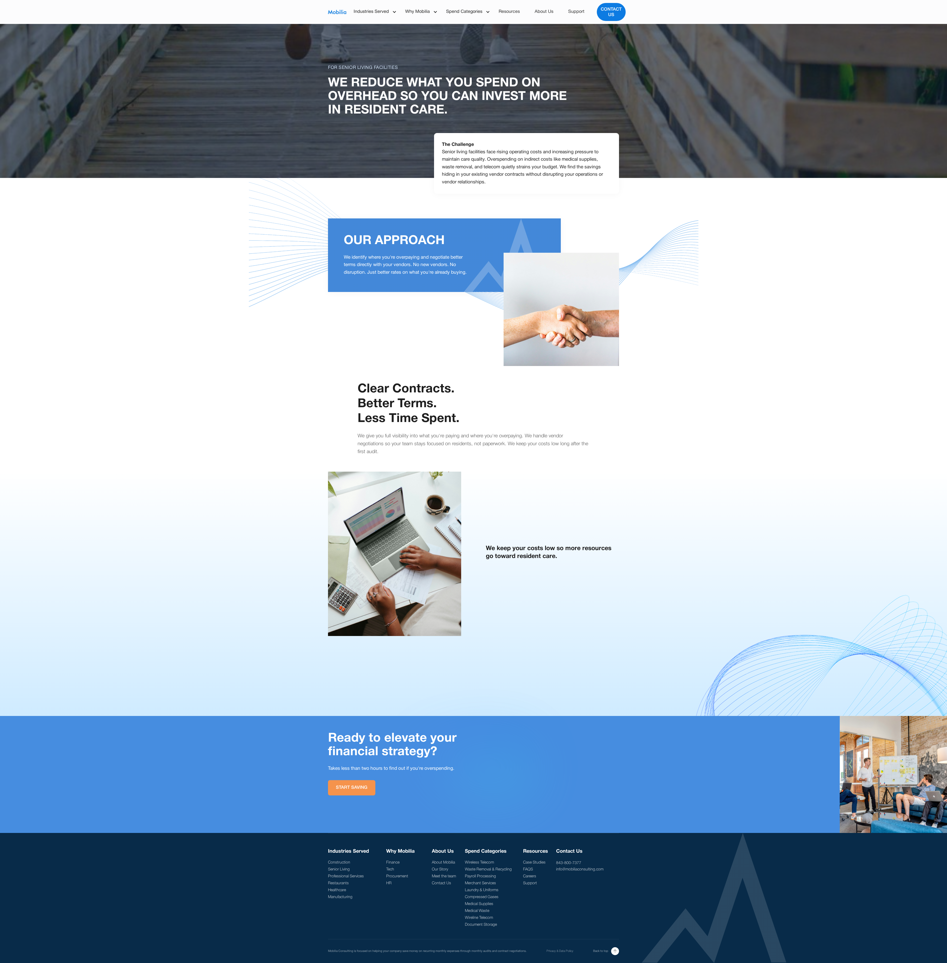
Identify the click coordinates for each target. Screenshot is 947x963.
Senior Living (339, 869)
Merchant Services (480, 883)
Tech (390, 869)
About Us (544, 12)
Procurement (397, 876)
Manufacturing (340, 897)
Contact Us (611, 12)
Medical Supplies (479, 904)
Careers (529, 876)
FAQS (528, 869)
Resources (509, 12)
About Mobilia (443, 862)
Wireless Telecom (479, 862)
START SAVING (351, 788)
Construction (339, 862)
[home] (337, 12)
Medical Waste (477, 911)
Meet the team (444, 876)
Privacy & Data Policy (559, 951)
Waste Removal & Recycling (488, 869)
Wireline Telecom (479, 918)
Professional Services (346, 876)
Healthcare (337, 890)
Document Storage (481, 924)
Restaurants (338, 883)
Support (576, 12)
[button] (372, 12)
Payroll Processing (480, 876)
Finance (393, 862)
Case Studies (534, 862)
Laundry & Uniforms (481, 890)
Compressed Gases (481, 897)
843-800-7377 (568, 863)
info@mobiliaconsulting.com (579, 869)
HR (389, 883)
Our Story (440, 869)
